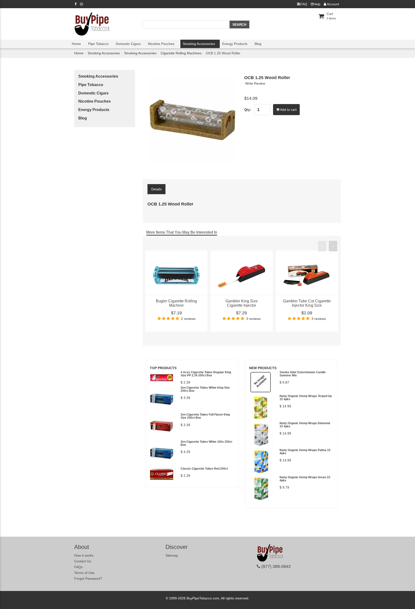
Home (76, 44)
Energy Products (234, 44)
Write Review (255, 83)
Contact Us (82, 561)
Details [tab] (156, 189)
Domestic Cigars (128, 44)
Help (316, 4)
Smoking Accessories (199, 44)
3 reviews (253, 319)
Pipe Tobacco (98, 44)
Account (332, 4)
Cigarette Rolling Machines (181, 53)
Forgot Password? (88, 578)
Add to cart (288, 110)
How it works (83, 555)
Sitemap (171, 555)
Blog (258, 44)
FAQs (78, 567)
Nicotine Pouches (161, 44)
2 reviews (188, 319)
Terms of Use (84, 573)
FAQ (303, 4)
